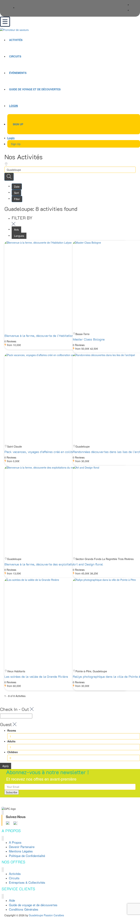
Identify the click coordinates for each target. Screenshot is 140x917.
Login (13, 106)
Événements (17, 73)
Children (12, 752)
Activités (15, 40)
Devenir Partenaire (21, 846)
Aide (12, 900)
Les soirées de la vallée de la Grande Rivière (36, 676)
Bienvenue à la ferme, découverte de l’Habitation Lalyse (44, 335)
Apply (5, 766)
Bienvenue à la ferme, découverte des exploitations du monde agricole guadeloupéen (64, 564)
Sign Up (18, 124)
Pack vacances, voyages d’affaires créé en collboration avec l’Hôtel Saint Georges (62, 452)
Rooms (11, 730)
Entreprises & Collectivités (27, 882)
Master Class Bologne (89, 339)
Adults (11, 741)
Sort (16, 193)
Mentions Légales (21, 851)
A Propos (15, 842)
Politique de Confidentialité (27, 855)
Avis (16, 229)
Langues (19, 236)
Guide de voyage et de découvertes (35, 89)
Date (17, 186)
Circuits (15, 56)
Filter (17, 199)
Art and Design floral (88, 564)
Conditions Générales (23, 909)
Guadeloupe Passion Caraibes (46, 915)
